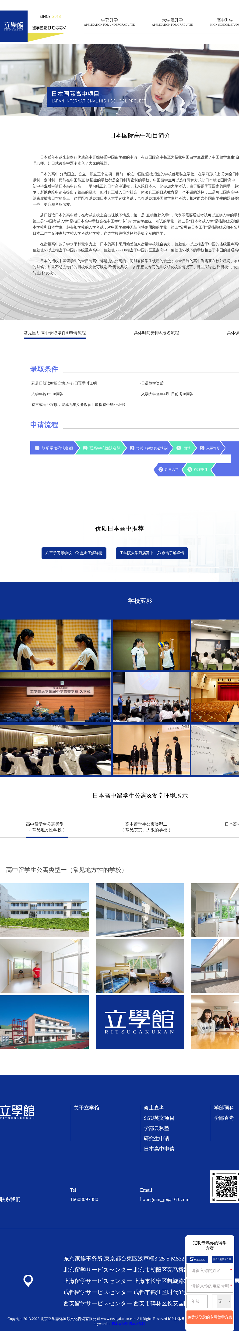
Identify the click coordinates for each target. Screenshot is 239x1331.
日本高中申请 (159, 1149)
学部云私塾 (156, 1128)
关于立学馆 (86, 1108)
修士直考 (154, 1108)
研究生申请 (156, 1138)
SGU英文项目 (159, 1118)
